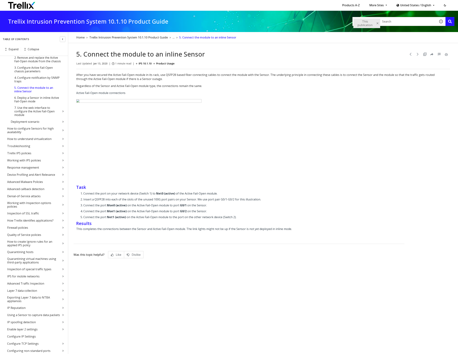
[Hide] (62, 39)
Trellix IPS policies (19, 153)
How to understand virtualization (29, 139)
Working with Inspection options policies (29, 204)
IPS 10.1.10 (145, 63)
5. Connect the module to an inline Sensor (33, 89)
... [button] (173, 37)
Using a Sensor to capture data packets (33, 315)
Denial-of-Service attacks (24, 196)
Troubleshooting (18, 146)
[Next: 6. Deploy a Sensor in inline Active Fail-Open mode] (417, 54)
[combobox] (394, 21)
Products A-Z (351, 5)
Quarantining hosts (20, 252)
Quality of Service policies (24, 235)
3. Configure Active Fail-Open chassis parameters (33, 69)
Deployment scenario (25, 122)
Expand (13, 49)
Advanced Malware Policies (25, 182)
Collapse (33, 49)
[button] (445, 5)
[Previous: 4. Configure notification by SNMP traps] (410, 54)
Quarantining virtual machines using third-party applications (31, 260)
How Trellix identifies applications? (30, 220)
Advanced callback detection (25, 189)
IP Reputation (16, 308)
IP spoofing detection (21, 322)
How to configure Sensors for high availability (30, 130)
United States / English (415, 5)
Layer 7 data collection (22, 291)
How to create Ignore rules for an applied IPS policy (29, 243)
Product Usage (165, 63)
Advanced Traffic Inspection (25, 283)
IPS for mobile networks (23, 276)
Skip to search (86, 4)
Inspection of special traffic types (29, 269)
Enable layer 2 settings (22, 329)
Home (80, 37)
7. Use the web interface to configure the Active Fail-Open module (34, 111)
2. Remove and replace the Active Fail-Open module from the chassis (37, 59)
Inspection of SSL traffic (23, 213)
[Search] (449, 21)
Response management (23, 167)
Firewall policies (17, 228)
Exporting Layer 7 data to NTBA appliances (28, 299)
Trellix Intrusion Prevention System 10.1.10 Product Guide (128, 37)
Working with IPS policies (24, 160)
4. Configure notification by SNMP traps (37, 79)
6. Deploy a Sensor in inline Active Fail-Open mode (36, 99)
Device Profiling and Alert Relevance (31, 175)
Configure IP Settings (21, 336)
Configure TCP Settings (23, 344)
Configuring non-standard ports (28, 351)
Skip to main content (59, 4)
